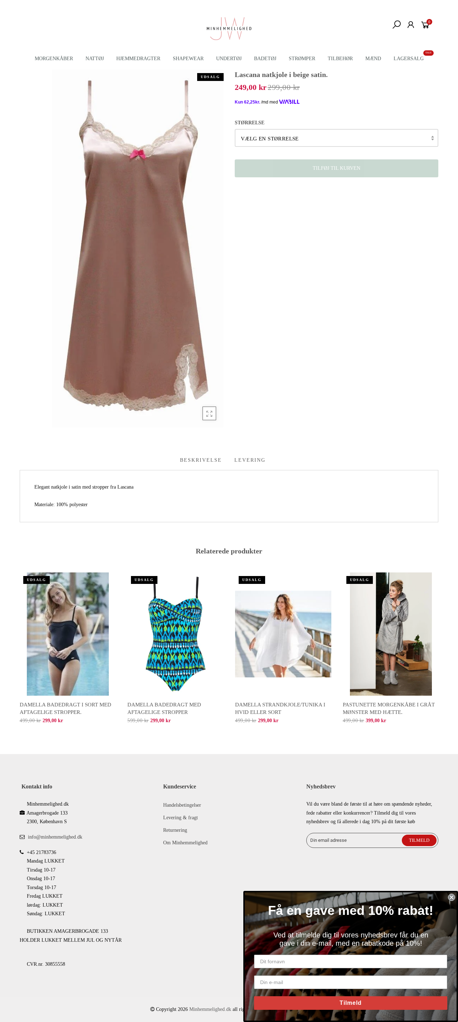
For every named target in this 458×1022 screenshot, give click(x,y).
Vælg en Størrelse (270, 138)
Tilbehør (340, 58)
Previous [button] (19, 647)
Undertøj (229, 58)
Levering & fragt (180, 817)
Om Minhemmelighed (185, 842)
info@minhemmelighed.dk (55, 837)
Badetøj (265, 58)
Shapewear (188, 58)
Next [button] (438, 647)
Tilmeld (351, 1003)
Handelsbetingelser (182, 805)
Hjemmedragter (138, 58)
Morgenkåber (54, 58)
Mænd (373, 58)
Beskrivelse (201, 460)
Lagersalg (409, 58)
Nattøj (95, 58)
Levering (249, 460)
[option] (68, 648)
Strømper (302, 58)
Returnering (175, 830)
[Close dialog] (451, 897)
